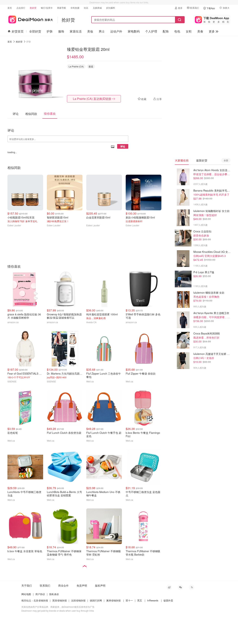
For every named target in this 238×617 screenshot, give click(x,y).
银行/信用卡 (47, 7)
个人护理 (151, 31)
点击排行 (20, 7)
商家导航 (61, 7)
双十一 (129, 600)
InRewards (152, 600)
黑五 (139, 600)
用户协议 (40, 594)
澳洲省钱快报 (113, 600)
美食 (200, 31)
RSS (191, 587)
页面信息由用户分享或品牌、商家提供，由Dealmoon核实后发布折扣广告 (57, 606)
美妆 (90, 31)
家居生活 (76, 31)
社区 (86, 7)
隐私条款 (54, 594)
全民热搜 (74, 7)
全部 (226, 160)
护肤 (50, 31)
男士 (102, 31)
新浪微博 (169, 587)
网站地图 (26, 594)
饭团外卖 (168, 600)
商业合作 (63, 585)
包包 (177, 31)
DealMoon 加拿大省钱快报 (30, 19)
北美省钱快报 (40, 600)
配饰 (166, 31)
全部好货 (35, 31)
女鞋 (189, 31)
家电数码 (134, 31)
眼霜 (91, 66)
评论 (122, 146)
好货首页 (18, 31)
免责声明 (82, 585)
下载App (210, 8)
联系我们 (194, 7)
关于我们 (26, 585)
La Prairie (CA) (76, 66)
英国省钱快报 (59, 600)
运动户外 (116, 31)
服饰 (61, 31)
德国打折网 (96, 600)
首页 (9, 7)
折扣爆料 (110, 7)
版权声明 (100, 585)
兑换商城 (97, 7)
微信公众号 (180, 587)
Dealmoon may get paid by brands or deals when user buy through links (57, 610)
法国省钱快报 (78, 600)
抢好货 (33, 7)
